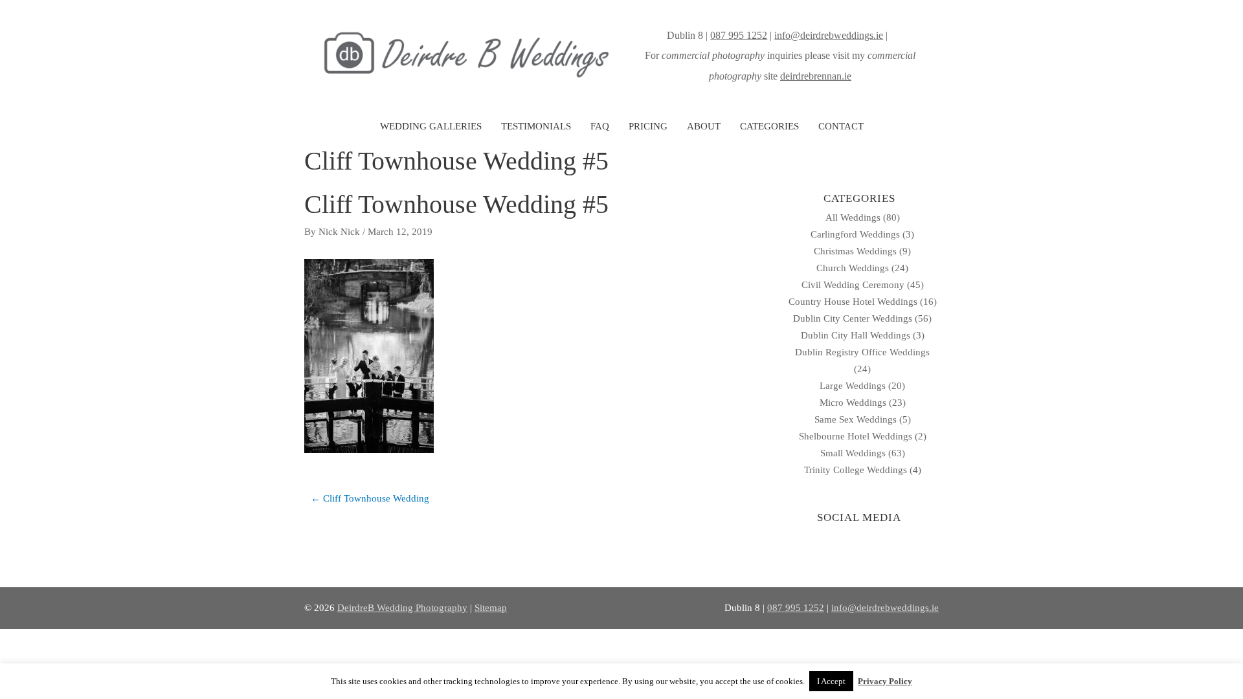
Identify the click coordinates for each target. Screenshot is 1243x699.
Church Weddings (852, 268)
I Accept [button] (831, 681)
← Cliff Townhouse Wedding (370, 498)
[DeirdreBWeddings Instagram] (891, 35)
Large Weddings (853, 386)
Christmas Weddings (855, 251)
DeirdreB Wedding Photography (402, 608)
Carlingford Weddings (855, 234)
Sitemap (491, 608)
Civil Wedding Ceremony (852, 285)
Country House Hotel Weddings (853, 301)
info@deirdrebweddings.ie (828, 35)
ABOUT (704, 126)
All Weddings (852, 217)
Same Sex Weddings (855, 419)
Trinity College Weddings (855, 470)
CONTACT (841, 126)
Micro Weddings (853, 402)
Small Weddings (853, 453)
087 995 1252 (738, 35)
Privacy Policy (885, 681)
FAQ (599, 126)
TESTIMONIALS (536, 126)
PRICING (648, 126)
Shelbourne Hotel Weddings (855, 436)
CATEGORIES (769, 126)
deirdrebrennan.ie (815, 76)
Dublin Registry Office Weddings (862, 352)
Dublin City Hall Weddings (855, 335)
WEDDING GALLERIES (431, 126)
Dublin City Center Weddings (852, 318)
